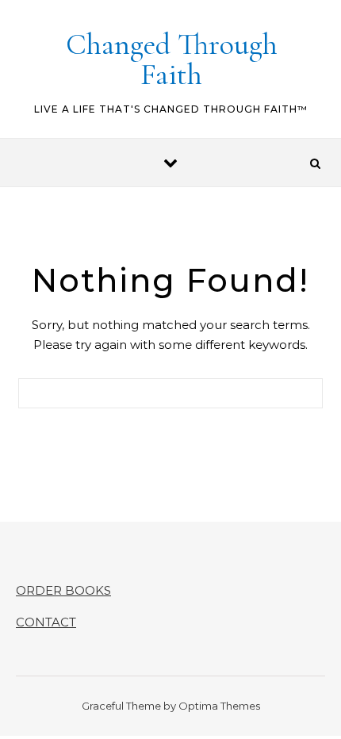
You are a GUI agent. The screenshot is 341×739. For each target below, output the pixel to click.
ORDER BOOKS (63, 590)
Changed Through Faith (172, 59)
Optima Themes (219, 705)
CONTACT (46, 622)
